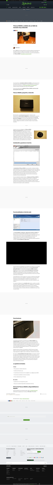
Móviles (7, 452)
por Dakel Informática (33, 390)
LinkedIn (41, 457)
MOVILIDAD (24, 7)
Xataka (26, 3)
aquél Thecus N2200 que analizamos (29, 85)
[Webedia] (8, 465)
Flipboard (10, 400)
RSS (38, 457)
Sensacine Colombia (19, 479)
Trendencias (37, 469)
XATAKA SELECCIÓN (14, 7)
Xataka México (8, 478)
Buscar (45, 463)
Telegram (42, 7)
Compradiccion (38, 471)
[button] (17, 47)
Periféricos (17, 400)
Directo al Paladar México (26, 478)
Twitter (46, 7)
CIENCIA (20, 7)
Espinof (19, 470)
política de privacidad (36, 453)
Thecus (21, 398)
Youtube (34, 457)
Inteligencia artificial (22, 453)
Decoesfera (37, 470)
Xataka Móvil (8, 470)
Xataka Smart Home (8, 472)
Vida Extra (13, 470)
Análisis (20, 400)
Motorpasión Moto (32, 470)
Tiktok (41, 7)
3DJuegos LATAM (14, 478)
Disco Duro (23, 400)
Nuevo (45, 4)
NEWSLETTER (32, 7)
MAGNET (28, 7)
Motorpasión (31, 469)
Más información (32, 484)
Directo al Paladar (26, 469)
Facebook (13, 30)
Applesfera (8, 471)
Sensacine (19, 469)
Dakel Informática (26, 398)
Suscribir (39, 451)
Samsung (14, 453)
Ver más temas (8, 457)
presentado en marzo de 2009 (26, 53)
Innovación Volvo (27, 9)
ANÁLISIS (9, 7)
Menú (8, 4)
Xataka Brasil (8, 479)
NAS (26, 400)
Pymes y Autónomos (43, 470)
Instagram (43, 7)
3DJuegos (13, 469)
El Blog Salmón (43, 469)
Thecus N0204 (33, 400)
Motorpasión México (31, 478)
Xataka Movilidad (22, 452)
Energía (14, 452)
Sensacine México (20, 478)
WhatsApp (30, 457)
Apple (7, 453)
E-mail (17, 30)
